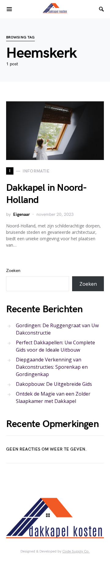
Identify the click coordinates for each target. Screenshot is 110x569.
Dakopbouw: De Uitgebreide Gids (54, 384)
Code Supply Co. (76, 551)
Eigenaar (21, 214)
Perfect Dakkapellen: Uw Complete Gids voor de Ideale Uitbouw (55, 346)
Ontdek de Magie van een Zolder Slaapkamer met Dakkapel (53, 397)
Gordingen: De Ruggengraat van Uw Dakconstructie (57, 329)
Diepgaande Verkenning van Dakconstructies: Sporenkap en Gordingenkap (52, 367)
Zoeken (13, 270)
